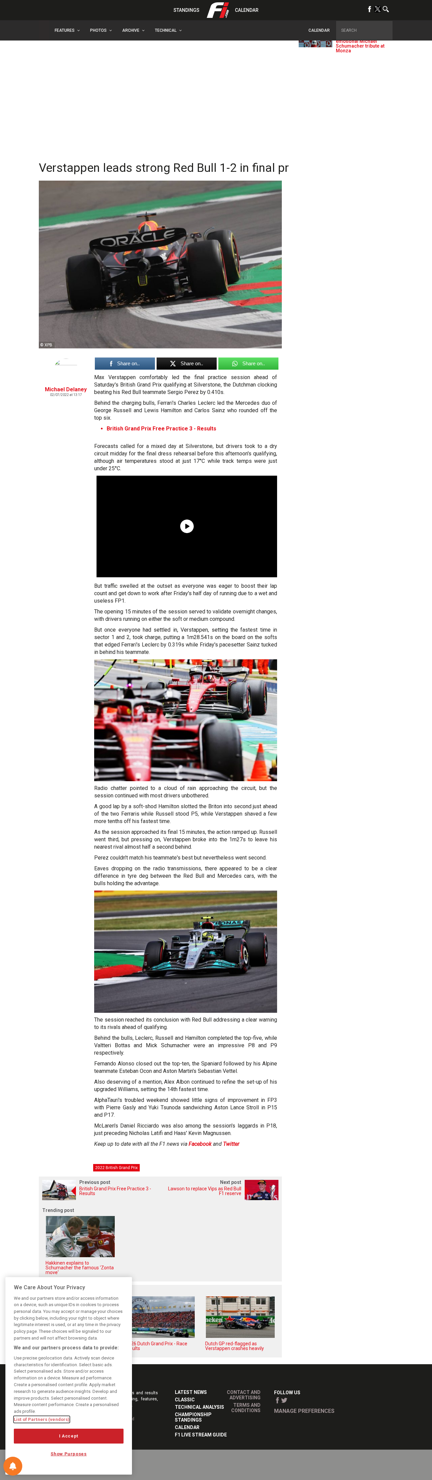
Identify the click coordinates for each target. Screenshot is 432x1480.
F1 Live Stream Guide (201, 1434)
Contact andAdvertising (244, 1395)
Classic (185, 1399)
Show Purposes (69, 1453)
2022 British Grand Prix (116, 1167)
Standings (186, 10)
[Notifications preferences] (12, 1466)
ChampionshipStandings (193, 1417)
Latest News (191, 1392)
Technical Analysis (199, 1407)
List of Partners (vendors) (42, 1419)
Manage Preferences (304, 1411)
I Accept (68, 1435)
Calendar (247, 10)
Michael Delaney (66, 389)
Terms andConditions (246, 1407)
